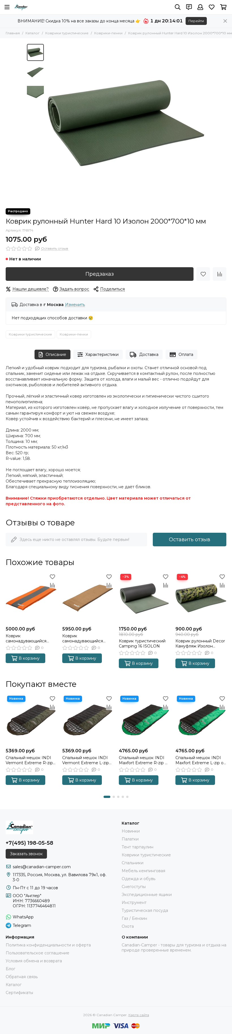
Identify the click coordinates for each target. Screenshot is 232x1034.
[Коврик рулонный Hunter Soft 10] (126, 123)
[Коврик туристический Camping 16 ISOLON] (144, 597)
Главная (13, 33)
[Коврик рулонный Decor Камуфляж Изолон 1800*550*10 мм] (200, 597)
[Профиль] (200, 7)
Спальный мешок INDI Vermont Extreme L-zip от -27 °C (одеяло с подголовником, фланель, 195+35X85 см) (85, 760)
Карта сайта (138, 1015)
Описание (56, 354)
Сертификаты (19, 992)
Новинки (131, 831)
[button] (49, 123)
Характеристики (102, 354)
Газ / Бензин (134, 918)
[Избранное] (203, 274)
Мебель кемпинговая (143, 870)
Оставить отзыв (189, 539)
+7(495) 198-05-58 (29, 843)
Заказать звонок (26, 853)
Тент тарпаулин (137, 847)
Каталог (32, 33)
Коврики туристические (67, 33)
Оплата (186, 354)
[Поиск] (177, 7)
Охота (128, 926)
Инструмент (134, 902)
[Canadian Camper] (21, 7)
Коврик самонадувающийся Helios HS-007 (82, 638)
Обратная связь (22, 976)
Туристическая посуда (145, 910)
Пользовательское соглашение (37, 953)
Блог (10, 968)
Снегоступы (134, 886)
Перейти (196, 21)
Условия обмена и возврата (34, 960)
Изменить (75, 305)
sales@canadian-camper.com (42, 866)
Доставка (148, 354)
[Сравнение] (219, 274)
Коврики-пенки (108, 33)
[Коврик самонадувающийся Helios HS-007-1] (31, 597)
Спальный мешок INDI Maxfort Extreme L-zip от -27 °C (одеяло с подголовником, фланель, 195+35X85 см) (200, 760)
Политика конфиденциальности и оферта (48, 945)
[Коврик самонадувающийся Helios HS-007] (87, 597)
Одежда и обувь (138, 878)
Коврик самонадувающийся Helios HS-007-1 (26, 638)
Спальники (132, 862)
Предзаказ (99, 274)
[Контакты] (189, 7)
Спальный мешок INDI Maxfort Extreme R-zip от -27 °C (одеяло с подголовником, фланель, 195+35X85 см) (144, 760)
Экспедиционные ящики (147, 894)
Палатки (130, 839)
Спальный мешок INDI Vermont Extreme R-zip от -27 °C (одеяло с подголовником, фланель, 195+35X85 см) (29, 760)
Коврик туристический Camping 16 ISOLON (142, 643)
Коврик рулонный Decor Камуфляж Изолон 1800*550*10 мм (200, 643)
